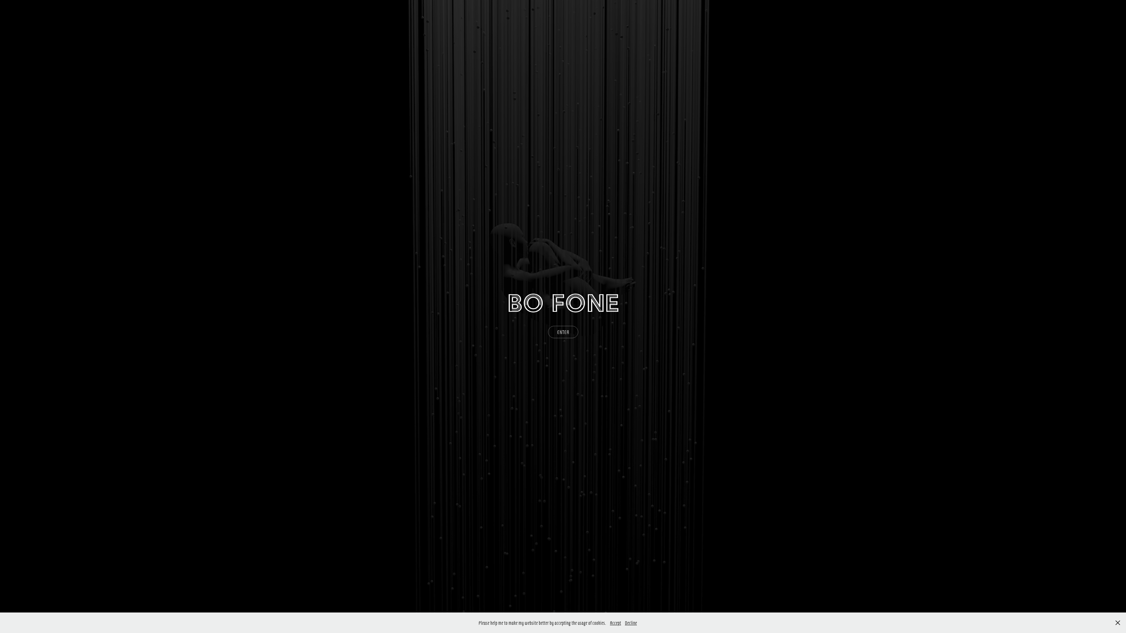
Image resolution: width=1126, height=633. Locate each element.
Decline (631, 622)
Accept (615, 622)
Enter (563, 332)
